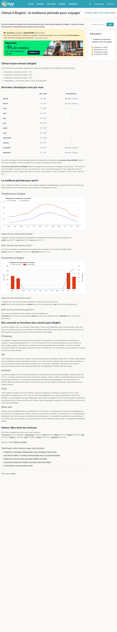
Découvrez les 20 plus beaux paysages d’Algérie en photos (25, 459)
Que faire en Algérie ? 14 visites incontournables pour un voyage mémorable (32, 455)
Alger (44, 435)
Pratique (62, 4)
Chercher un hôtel (100, 47)
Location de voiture (100, 54)
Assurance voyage (100, 52)
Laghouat (54, 437)
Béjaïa (69, 435)
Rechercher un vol (100, 50)
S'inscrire (110, 4)
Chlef (26, 437)
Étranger (40, 4)
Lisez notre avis (41, 38)
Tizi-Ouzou (5, 435)
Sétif (82, 435)
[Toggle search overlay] (90, 4)
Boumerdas (30, 435)
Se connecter (99, 4)
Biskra (39, 437)
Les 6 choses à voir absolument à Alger (18, 465)
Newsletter (73, 4)
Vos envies (51, 4)
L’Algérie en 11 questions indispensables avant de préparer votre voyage (30, 452)
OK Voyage (88, 13)
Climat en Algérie (104, 13)
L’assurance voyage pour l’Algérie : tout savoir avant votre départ (27, 462)
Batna (12, 437)
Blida (56, 435)
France (31, 4)
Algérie (95, 13)
